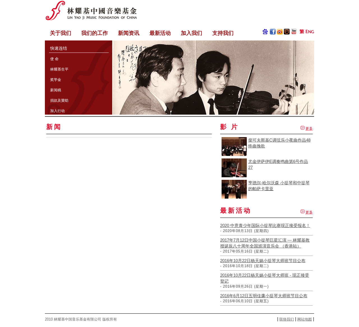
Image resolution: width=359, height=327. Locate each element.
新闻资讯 (128, 33)
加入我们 (191, 33)
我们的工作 (94, 33)
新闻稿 (55, 90)
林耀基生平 (59, 69)
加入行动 (57, 111)
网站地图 (304, 319)
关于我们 (60, 33)
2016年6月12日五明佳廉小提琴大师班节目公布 (263, 295)
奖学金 (55, 80)
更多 (309, 128)
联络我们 (286, 319)
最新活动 (160, 33)
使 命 (54, 59)
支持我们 (223, 33)
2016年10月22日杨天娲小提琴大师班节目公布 (262, 260)
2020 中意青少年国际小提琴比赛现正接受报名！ (265, 225)
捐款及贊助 (59, 100)
